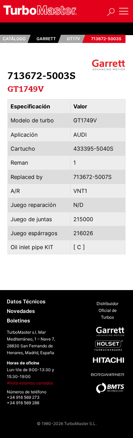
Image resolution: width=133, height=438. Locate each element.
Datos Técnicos (26, 301)
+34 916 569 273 (23, 397)
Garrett (46, 38)
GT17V (73, 38)
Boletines (18, 320)
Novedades (21, 311)
